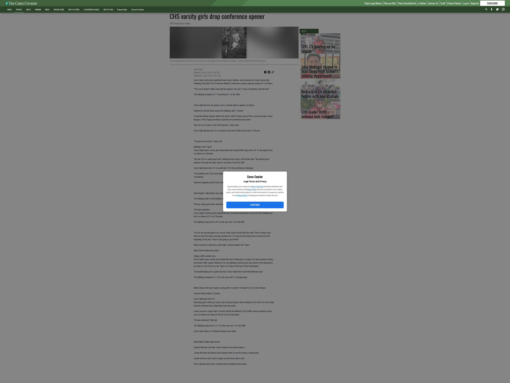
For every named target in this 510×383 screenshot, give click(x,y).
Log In (466, 3)
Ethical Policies (454, 3)
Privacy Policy (251, 189)
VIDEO (47, 9)
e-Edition (422, 3)
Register (475, 3)
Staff (442, 3)
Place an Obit (390, 3)
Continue (255, 205)
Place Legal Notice (373, 3)
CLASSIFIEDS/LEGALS (91, 9)
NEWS (9, 9)
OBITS (28, 9)
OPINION (38, 9)
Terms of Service (257, 186)
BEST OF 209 (108, 9)
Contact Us (433, 3)
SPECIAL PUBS (59, 9)
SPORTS (19, 9)
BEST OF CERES (74, 9)
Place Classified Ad (407, 3)
